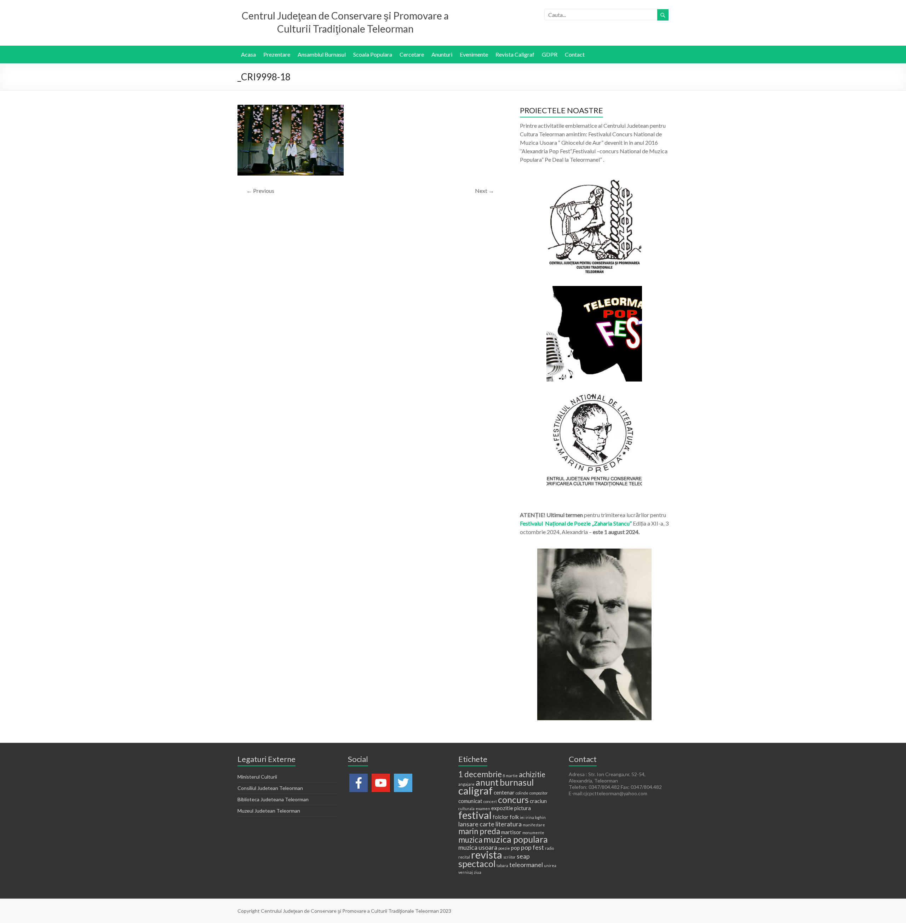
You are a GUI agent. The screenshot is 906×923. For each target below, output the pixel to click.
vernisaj (465, 872)
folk (514, 817)
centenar (504, 792)
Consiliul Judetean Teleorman (270, 788)
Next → (484, 190)
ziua (477, 872)
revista (486, 854)
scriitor (509, 857)
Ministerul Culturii (257, 777)
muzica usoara (477, 847)
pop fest (532, 847)
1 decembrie (480, 774)
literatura (508, 824)
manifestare (534, 824)
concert (490, 801)
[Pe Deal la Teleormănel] (594, 183)
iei (522, 817)
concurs (513, 799)
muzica (470, 839)
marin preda (479, 831)
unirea (550, 865)
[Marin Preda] (594, 395)
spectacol (476, 863)
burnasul (517, 782)
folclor (501, 817)
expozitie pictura (511, 808)
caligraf (475, 790)
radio (549, 848)
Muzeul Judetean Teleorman (268, 811)
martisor (511, 832)
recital (464, 857)
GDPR (549, 54)
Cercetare (412, 54)
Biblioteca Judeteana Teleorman (273, 799)
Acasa (248, 54)
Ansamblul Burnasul (322, 54)
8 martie (510, 775)
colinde (522, 793)
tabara (502, 865)
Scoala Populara (372, 54)
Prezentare (276, 54)
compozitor (538, 793)
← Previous (260, 190)
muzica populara (515, 839)
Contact (575, 54)
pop (515, 847)
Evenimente (474, 54)
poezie (504, 848)
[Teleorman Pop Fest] (594, 289)
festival (475, 815)
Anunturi (441, 54)
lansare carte (476, 824)
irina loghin (536, 817)
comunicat (470, 801)
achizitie (532, 774)
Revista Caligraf (514, 54)
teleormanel (526, 864)
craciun (538, 801)
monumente (533, 832)
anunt (487, 782)
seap (523, 856)
